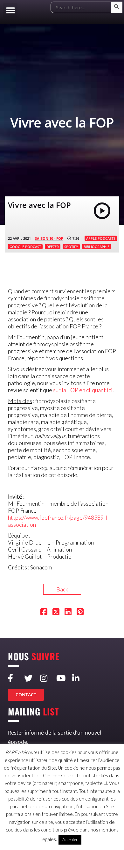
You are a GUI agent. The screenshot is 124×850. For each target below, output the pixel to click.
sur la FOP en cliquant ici (83, 389)
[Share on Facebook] (44, 612)
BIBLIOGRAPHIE (96, 246)
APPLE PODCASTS (100, 238)
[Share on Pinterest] (80, 612)
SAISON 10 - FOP (49, 238)
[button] (10, 10)
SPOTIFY (71, 246)
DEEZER (52, 246)
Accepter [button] (70, 839)
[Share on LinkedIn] (68, 612)
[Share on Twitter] (56, 612)
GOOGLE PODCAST (25, 246)
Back (62, 589)
